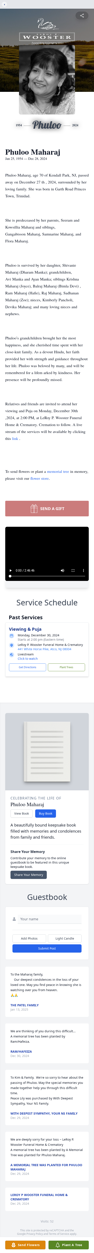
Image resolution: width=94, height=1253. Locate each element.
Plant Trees (66, 667)
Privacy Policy (34, 1234)
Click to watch (28, 658)
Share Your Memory (28, 875)
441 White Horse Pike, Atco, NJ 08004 (44, 649)
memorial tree (58, 471)
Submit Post (47, 948)
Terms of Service (59, 1234)
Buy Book (45, 813)
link (15, 438)
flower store (39, 478)
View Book (21, 813)
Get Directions (27, 667)
